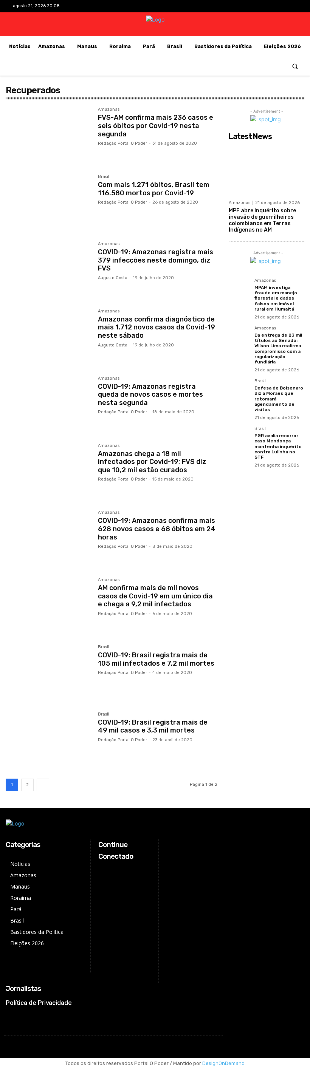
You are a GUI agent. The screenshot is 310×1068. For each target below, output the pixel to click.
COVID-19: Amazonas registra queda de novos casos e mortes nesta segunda (150, 394)
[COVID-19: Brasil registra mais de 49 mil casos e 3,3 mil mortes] (48, 740)
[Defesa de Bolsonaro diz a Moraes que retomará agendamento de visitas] (239, 389)
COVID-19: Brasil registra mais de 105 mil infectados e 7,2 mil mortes (156, 659)
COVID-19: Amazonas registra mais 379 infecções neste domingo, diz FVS (155, 260)
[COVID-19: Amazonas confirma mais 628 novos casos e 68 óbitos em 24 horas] (48, 538)
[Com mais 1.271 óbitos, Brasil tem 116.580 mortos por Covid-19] (48, 202)
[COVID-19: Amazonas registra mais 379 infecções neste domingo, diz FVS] (48, 270)
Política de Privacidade (39, 1002)
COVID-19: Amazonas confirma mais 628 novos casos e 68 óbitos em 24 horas (156, 528)
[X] (279, 6)
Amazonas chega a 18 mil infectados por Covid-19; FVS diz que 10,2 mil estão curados (152, 462)
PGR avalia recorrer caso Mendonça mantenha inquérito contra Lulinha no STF (278, 446)
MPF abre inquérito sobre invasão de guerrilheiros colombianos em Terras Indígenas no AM (262, 220)
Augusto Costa (112, 277)
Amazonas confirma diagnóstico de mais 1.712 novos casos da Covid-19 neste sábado (156, 327)
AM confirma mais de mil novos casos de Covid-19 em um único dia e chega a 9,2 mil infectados (155, 596)
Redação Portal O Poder (122, 143)
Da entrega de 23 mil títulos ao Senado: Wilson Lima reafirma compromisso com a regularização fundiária (278, 348)
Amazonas (108, 109)
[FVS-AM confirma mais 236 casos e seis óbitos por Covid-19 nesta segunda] (48, 135)
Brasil (103, 177)
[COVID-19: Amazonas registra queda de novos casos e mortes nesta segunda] (48, 404)
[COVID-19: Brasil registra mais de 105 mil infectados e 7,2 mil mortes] (48, 673)
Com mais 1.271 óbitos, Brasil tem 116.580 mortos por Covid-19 (153, 189)
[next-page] (43, 785)
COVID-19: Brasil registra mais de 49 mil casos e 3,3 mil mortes (153, 726)
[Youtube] (291, 6)
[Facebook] (256, 6)
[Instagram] (267, 6)
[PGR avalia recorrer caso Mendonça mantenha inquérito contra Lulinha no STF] (239, 437)
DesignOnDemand (223, 1063)
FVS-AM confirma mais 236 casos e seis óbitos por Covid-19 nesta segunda (155, 125)
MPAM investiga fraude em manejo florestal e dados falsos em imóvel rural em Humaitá (275, 298)
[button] (295, 66)
